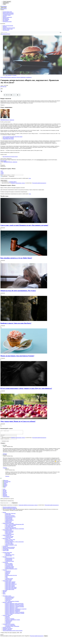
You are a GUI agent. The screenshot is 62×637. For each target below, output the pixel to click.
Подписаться (14, 502)
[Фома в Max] (4, 486)
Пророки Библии (8, 517)
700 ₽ (1, 171)
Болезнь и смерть (8, 563)
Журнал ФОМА (3, 77)
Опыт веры (7, 553)
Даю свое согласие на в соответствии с (24, 182)
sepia (5, 86)
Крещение (7, 616)
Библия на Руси (8, 521)
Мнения (4, 591)
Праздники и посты (7, 595)
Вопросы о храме (8, 614)
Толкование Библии (9, 519)
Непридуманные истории (8, 12)
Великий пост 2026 (9, 597)
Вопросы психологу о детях (11, 544)
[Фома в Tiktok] (4, 483)
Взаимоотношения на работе (11, 568)
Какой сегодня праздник (8, 25)
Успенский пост (8, 599)
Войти (8, 33)
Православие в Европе (10, 586)
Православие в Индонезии (10, 588)
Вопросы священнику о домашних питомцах (14, 606)
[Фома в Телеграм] (5, 482)
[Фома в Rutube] (5, 485)
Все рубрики (5, 20)
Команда (4, 493)
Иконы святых (8, 533)
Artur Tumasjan (8, 75)
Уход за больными (9, 564)
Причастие (7, 617)
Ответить (5, 453)
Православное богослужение (9, 27)
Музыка (7, 574)
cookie (14, 509)
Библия (4, 512)
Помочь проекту (4, 180)
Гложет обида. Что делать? (8, 138)
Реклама (4, 491)
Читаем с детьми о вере (8, 28)
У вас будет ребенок (9, 543)
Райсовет (5, 26)
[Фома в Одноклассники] (6, 481)
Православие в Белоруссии (11, 583)
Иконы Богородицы (9, 530)
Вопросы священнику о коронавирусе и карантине (15, 608)
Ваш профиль (5, 2)
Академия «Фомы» (7, 15)
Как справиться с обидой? (8, 137)
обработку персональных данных (18, 182)
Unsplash (14, 75)
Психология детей (9, 540)
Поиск (4, 4)
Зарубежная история (9, 561)
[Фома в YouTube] (5, 484)
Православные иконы (7, 529)
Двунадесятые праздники (10, 525)
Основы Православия (7, 11)
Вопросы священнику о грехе (11, 607)
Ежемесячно (11, 176)
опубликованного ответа (42, 159)
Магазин (4, 490)
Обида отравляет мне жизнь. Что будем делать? (12, 136)
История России (8, 560)
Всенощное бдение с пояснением (12, 626)
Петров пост (7, 600)
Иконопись (7, 573)
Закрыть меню (3, 7)
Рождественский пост (9, 596)
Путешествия (5, 549)
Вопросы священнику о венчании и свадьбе (14, 604)
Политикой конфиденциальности (39, 182)
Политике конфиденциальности (36, 635)
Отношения (5, 546)
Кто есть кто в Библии (10, 515)
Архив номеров (6, 496)
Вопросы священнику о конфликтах (24, 77)
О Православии (8, 555)
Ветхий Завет (8, 514)
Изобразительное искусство (11, 575)
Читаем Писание (8, 518)
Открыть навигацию (7, 1)
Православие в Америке (10, 581)
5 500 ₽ (1, 173)
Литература (7, 572)
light (1, 86)
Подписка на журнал (7, 21)
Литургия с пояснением (10, 625)
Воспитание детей (6, 538)
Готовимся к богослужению (8, 624)
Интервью (5, 590)
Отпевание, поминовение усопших (12, 619)
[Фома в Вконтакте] (5, 480)
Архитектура (8, 570)
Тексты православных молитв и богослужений (12, 630)
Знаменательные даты (9, 557)
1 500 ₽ (1, 172)
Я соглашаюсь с (9, 181)
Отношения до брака (9, 566)
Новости (4, 16)
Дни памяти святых (9, 526)
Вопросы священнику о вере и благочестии (14, 603)
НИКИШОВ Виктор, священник (7, 119)
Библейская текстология (10, 516)
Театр (6, 577)
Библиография (8, 522)
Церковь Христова (7, 627)
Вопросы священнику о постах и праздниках (14, 528)
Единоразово (4, 176)
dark (3, 86)
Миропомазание (8, 620)
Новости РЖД (6, 550)
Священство (7, 622)
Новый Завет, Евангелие (10, 513)
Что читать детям (8, 542)
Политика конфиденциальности (9, 507)
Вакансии (5, 494)
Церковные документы (7, 628)
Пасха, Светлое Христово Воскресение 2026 (14, 524)
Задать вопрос (3, 160)
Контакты (5, 492)
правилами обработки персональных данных (28, 505)
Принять (45, 635)
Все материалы (6, 19)
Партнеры (5, 495)
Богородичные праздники (10, 527)
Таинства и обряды (7, 615)
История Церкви (8, 558)
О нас (4, 489)
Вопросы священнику (7, 17)
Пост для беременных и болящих (12, 601)
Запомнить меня (5, 441)
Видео (4, 593)
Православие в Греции (10, 585)
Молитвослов (6, 18)
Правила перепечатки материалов (10, 508)
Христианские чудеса (9, 554)
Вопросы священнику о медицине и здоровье (14, 613)
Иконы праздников (9, 531)
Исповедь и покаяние (9, 618)
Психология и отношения (8, 13)
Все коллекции (6, 29)
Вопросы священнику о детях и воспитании (14, 541)
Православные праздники (8, 523)
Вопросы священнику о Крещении (12, 611)
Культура (5, 569)
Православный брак (9, 567)
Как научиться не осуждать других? (10, 156)
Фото (4, 592)
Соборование (8, 621)
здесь (30, 178)
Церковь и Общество (7, 629)
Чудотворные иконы (9, 534)
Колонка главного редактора (9, 547)
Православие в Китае (9, 589)
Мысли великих (8, 579)
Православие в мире (7, 580)
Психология (5, 562)
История (4, 556)
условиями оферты (12, 181)
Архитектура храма (9, 536)
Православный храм (7, 535)
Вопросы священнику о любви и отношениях (14, 612)
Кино (6, 576)
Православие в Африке (10, 582)
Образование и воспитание (8, 548)
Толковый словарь (9, 578)
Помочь (5, 6)
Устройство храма (9, 537)
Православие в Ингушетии (11, 587)
